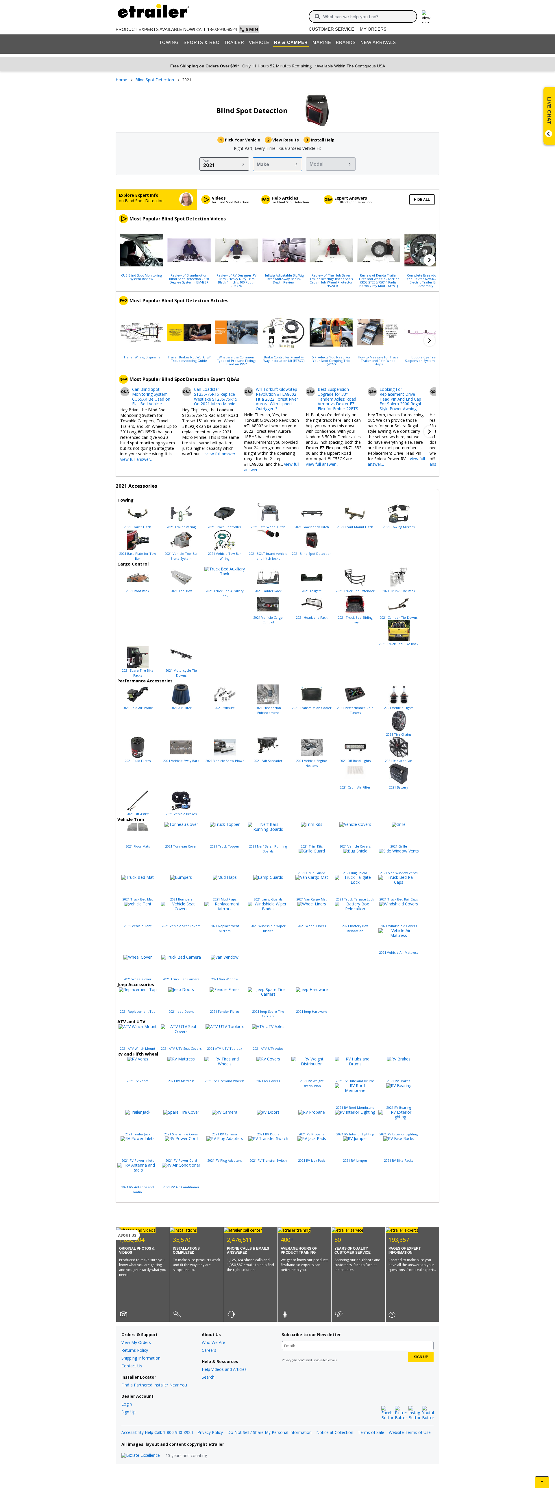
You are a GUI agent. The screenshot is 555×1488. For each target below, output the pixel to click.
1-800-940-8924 (222, 29)
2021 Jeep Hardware (311, 1011)
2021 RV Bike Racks (398, 1160)
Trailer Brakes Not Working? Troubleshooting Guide (189, 358)
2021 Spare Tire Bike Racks (137, 672)
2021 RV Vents (137, 1081)
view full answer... (136, 459)
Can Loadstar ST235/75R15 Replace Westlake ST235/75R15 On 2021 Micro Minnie (215, 396)
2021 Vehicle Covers (355, 846)
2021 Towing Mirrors (399, 527)
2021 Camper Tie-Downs (398, 617)
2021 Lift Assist (138, 814)
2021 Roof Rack (137, 591)
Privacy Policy (210, 1432)
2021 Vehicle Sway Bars (181, 760)
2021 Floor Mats (138, 846)
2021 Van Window (224, 979)
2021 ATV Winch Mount (137, 1048)
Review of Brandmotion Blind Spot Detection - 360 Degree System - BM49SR (189, 278)
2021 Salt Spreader (268, 760)
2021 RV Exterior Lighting (399, 1134)
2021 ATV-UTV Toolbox (224, 1048)
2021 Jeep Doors (181, 1011)
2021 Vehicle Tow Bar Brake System (181, 556)
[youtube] (428, 1413)
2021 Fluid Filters (138, 760)
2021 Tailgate (312, 591)
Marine (321, 42)
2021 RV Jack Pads (311, 1160)
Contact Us (131, 1366)
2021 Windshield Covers (398, 926)
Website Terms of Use (410, 1432)
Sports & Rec (201, 42)
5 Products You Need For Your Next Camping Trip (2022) (331, 360)
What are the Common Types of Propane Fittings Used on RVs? (236, 360)
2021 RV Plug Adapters (225, 1160)
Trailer (234, 42)
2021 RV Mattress (181, 1081)
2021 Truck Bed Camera (181, 979)
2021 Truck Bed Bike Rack (398, 644)
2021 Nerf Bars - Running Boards (268, 848)
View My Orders (136, 1342)
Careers (209, 1350)
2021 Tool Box (181, 591)
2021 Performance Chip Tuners (355, 710)
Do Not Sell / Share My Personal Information (269, 1432)
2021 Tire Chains (398, 734)
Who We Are (213, 1342)
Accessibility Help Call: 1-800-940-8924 (157, 1432)
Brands (346, 42)
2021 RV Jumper (355, 1160)
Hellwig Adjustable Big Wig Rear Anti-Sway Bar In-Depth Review (284, 278)
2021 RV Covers (268, 1081)
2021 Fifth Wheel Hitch (268, 527)
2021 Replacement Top (138, 1011)
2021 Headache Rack (312, 617)
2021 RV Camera (224, 1134)
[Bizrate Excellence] (140, 1455)
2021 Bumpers (181, 899)
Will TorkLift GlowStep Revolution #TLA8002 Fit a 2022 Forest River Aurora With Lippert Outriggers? (277, 399)
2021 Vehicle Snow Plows (225, 760)
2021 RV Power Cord (181, 1160)
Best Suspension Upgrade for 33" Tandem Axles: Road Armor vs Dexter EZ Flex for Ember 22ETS (338, 399)
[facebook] (387, 1413)
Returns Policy (134, 1350)
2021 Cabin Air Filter (355, 787)
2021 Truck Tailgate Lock (355, 899)
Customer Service (331, 29)
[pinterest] (400, 1413)
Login (126, 1404)
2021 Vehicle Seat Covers (181, 926)
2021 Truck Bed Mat (138, 899)
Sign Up (128, 1412)
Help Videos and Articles (224, 1369)
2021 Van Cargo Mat (312, 899)
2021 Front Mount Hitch (355, 527)
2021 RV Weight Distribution (311, 1083)
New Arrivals (378, 42)
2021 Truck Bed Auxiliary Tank (225, 593)
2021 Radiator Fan (398, 760)
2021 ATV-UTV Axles (268, 1048)
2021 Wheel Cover (137, 979)
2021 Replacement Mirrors (224, 928)
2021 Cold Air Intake (138, 708)
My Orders (373, 29)
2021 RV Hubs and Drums (355, 1081)
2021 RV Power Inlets (138, 1160)
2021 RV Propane (312, 1134)
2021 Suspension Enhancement (268, 710)
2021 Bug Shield (355, 873)
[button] (429, 260)
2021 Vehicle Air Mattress (398, 952)
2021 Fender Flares (224, 1011)
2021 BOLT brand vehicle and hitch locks (268, 556)
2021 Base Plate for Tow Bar (137, 556)
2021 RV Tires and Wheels (224, 1081)
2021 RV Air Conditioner (181, 1187)
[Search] (317, 16)
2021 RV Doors (268, 1134)
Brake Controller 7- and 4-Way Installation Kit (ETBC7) (283, 358)
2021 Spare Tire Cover (181, 1134)
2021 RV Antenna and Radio (137, 1189)
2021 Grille (399, 846)
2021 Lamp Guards (268, 899)
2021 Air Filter (181, 708)
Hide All (422, 200)
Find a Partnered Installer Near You (154, 1385)
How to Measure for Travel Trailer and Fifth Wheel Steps (378, 360)
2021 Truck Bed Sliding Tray (355, 620)
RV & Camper (291, 42)
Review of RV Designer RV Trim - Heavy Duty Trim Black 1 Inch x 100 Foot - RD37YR (236, 280)
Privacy (286, 1360)
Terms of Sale (371, 1432)
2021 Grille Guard (311, 873)
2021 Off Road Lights (355, 760)
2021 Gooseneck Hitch (312, 527)
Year (206, 161)
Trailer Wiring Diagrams (141, 357)
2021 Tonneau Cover (181, 846)
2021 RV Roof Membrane (355, 1107)
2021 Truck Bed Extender (355, 591)
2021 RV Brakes (398, 1081)
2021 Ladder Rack (268, 591)
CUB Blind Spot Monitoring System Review (141, 277)
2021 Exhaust (224, 708)
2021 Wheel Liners (312, 926)
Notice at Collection (334, 1432)
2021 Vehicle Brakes (181, 814)
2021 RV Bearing (398, 1107)
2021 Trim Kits (312, 846)
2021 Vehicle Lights (398, 708)
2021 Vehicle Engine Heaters (311, 763)
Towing (169, 42)
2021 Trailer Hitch (137, 527)
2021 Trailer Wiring (181, 527)
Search (208, 1377)
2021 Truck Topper (224, 846)
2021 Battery (398, 787)
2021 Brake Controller (224, 527)
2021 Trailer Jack (137, 1134)
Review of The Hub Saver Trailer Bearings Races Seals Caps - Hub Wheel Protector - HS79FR (331, 280)
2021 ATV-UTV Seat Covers (181, 1048)
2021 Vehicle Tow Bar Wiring (224, 556)
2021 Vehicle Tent (137, 926)
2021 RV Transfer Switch (268, 1160)
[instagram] (414, 1413)
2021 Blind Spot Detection (312, 553)
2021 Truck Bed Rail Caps (399, 899)
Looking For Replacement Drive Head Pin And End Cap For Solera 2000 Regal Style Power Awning (400, 399)
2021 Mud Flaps (224, 899)
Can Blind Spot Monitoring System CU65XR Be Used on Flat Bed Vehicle (151, 396)
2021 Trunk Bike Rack (398, 591)
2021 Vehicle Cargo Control (268, 620)
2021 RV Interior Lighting (355, 1134)
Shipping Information (140, 1358)
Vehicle (259, 42)
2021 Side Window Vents (398, 873)
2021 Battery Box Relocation (355, 928)
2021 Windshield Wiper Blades (268, 928)
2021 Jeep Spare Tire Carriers (268, 1014)
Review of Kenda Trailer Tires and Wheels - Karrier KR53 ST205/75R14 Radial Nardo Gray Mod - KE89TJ (378, 280)
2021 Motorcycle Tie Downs (181, 672)
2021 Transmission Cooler (312, 708)
